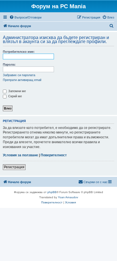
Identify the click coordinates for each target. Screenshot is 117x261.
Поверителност (54, 155)
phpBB (52, 192)
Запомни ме (16, 91)
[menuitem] (25, 17)
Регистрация (14, 167)
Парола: (9, 64)
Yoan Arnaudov (68, 197)
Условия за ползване (20, 155)
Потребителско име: (19, 51)
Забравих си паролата (19, 75)
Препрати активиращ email (22, 80)
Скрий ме (14, 96)
